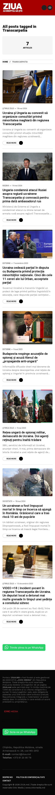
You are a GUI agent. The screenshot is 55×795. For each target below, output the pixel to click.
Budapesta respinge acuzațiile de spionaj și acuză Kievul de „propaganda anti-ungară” (25, 358)
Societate (7, 501)
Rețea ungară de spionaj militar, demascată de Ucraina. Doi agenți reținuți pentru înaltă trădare (25, 436)
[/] (44, 7)
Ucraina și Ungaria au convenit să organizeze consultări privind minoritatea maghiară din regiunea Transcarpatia (26, 118)
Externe (6, 263)
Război (6, 185)
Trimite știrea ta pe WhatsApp (26, 647)
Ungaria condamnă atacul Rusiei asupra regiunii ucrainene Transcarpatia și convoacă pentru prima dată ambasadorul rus (26, 196)
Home (5, 62)
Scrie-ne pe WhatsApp (22, 732)
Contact (7, 780)
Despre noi (8, 777)
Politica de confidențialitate (30, 777)
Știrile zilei (8, 108)
